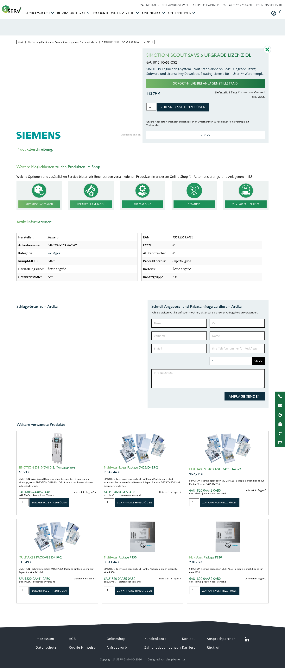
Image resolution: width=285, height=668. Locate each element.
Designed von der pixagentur (166, 659)
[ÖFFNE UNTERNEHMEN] (193, 13)
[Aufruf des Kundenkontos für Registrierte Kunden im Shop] (273, 13)
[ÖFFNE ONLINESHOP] (163, 13)
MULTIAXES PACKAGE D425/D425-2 (215, 469)
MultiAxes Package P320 (205, 557)
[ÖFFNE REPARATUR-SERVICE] (88, 13)
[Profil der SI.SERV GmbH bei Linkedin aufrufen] (247, 639)
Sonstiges (54, 253)
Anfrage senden (245, 396)
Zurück (205, 135)
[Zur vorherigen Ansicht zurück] (267, 52)
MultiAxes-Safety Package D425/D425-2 (131, 467)
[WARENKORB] (280, 13)
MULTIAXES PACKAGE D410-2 (40, 557)
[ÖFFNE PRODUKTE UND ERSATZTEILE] (137, 13)
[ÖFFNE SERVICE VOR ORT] (52, 13)
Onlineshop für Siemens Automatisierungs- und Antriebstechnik (62, 42)
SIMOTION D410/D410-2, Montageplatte (47, 467)
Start (20, 42)
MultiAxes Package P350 (120, 557)
